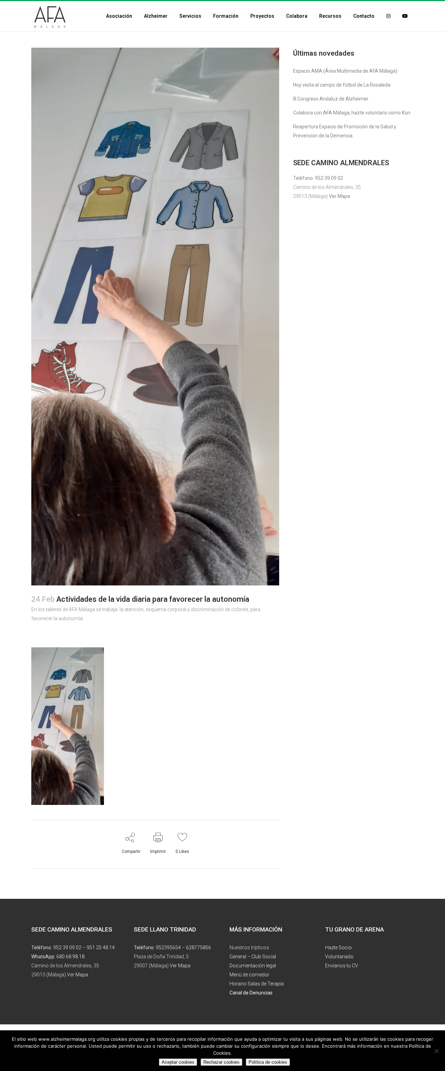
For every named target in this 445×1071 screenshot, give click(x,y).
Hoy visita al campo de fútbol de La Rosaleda (341, 85)
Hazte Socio (338, 947)
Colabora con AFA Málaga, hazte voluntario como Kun (351, 112)
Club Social (263, 956)
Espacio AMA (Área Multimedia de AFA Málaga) (345, 71)
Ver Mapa (339, 196)
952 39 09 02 (329, 178)
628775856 (198, 947)
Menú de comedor (249, 974)
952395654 (168, 947)
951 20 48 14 (101, 947)
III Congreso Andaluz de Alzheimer (331, 99)
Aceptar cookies (178, 1062)
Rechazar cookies (221, 1062)
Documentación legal (252, 965)
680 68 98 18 (70, 956)
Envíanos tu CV (341, 965)
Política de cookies (268, 1062)
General (237, 956)
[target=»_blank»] (388, 16)
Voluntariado (339, 956)
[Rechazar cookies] (436, 1050)
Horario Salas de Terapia (256, 983)
